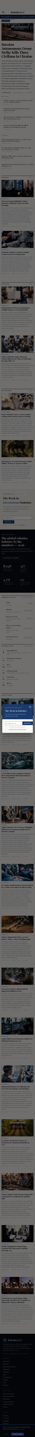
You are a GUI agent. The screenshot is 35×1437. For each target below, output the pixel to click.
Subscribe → (28, 723)
